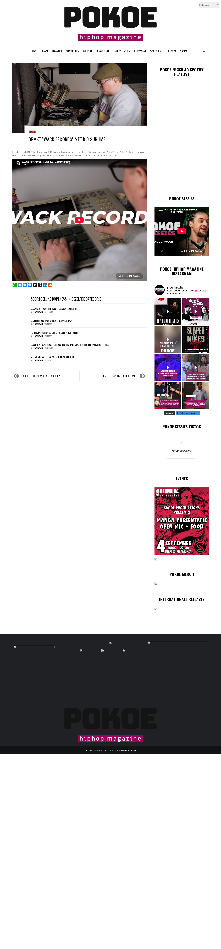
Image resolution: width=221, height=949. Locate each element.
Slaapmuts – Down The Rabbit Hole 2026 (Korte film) (54, 308)
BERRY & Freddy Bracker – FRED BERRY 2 (42, 375)
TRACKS (44, 50)
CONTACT (184, 50)
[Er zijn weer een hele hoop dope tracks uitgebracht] (195, 339)
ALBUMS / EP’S (72, 50)
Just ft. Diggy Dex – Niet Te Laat (118, 375)
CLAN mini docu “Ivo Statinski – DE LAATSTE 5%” (51, 320)
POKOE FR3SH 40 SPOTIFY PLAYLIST (182, 72)
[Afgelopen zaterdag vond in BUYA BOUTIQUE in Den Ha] (195, 395)
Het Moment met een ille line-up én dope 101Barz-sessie (54, 332)
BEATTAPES (87, 50)
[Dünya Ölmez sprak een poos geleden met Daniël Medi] (195, 311)
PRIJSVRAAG (171, 50)
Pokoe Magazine (38, 312)
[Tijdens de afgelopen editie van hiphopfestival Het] (195, 367)
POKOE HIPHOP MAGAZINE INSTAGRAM (181, 271)
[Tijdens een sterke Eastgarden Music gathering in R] (167, 395)
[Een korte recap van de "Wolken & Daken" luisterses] (167, 339)
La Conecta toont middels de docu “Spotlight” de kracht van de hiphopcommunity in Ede (70, 344)
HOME (34, 50)
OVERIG (127, 50)
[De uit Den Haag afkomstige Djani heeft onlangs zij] (167, 367)
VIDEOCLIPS (57, 50)
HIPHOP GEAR (140, 50)
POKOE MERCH (156, 50)
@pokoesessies (182, 451)
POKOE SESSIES (102, 50)
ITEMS (115, 50)
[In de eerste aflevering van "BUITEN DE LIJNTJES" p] (167, 311)
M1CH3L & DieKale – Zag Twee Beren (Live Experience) (53, 356)
